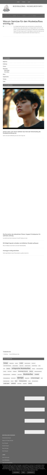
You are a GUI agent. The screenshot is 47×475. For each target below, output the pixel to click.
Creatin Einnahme (27, 363)
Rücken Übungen (5, 445)
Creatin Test (21, 365)
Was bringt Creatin (35, 381)
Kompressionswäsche (6, 374)
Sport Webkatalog (5, 460)
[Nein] (45, 469)
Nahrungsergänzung (6, 378)
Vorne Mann (6, 72)
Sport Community (5, 457)
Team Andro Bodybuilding (7, 462)
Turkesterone (7, 351)
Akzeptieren (16, 472)
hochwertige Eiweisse (23, 371)
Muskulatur (5, 68)
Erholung (33, 368)
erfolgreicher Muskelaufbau (21, 368)
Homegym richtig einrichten (11, 250)
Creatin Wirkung (34, 365)
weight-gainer (6, 383)
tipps (16, 381)
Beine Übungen (5, 450)
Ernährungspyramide (40, 368)
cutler (39, 365)
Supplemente (6, 76)
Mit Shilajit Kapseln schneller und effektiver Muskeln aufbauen (20, 243)
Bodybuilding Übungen (6, 437)
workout (30, 383)
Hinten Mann (6, 70)
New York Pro (13, 378)
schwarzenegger (35, 378)
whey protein (19, 383)
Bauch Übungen (5, 448)
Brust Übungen (5, 443)
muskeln (37, 374)
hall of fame (9, 371)
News (4, 74)
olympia (20, 378)
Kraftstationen (14, 374)
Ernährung (5, 64)
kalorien (31, 371)
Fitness (4, 66)
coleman (16, 363)
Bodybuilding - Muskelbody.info (27, 6)
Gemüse (4, 371)
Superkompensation (6, 381)
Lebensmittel (20, 374)
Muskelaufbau (28, 374)
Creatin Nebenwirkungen (7, 365)
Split (41, 378)
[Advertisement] (12, 47)
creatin (21, 363)
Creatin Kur (33, 363)
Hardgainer (14, 371)
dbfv (4, 368)
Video (4, 81)
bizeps (5, 363)
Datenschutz (31, 472)
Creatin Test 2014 (27, 365)
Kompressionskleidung (38, 371)
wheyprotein (25, 383)
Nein (23, 472)
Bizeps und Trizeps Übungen (7, 440)
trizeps (29, 381)
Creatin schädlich (15, 365)
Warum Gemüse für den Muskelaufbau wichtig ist (23, 22)
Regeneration (27, 378)
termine (12, 381)
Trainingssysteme (23, 381)
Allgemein (5, 61)
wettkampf (13, 383)
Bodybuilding (11, 363)
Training (4, 79)
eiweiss (8, 368)
